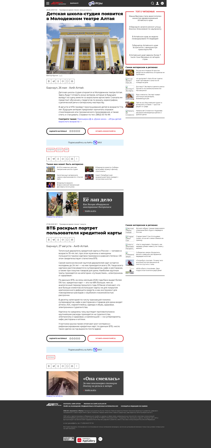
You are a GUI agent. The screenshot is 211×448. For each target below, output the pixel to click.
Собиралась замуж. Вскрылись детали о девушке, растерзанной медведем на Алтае (148, 254)
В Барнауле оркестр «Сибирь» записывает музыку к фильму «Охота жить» (107, 169)
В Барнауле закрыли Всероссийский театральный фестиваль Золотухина (68, 185)
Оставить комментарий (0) (105, 131)
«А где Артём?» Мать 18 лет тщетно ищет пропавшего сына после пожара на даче (149, 80)
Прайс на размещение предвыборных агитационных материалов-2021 (90, 406)
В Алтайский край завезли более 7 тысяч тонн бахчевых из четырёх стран (145, 57)
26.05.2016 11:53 (51, 10)
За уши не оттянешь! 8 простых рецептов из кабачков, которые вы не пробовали (150, 72)
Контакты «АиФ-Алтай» (72, 404)
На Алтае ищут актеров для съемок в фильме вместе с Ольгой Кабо (70, 177)
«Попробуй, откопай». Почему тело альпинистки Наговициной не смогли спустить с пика (149, 262)
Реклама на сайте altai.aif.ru (95, 404)
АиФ (60, 75)
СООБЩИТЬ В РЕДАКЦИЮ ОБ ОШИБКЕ (134, 406)
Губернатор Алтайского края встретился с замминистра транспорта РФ (145, 47)
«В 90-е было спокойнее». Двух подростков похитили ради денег (149, 269)
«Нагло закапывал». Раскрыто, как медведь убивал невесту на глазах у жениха (149, 246)
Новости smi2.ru (54, 217)
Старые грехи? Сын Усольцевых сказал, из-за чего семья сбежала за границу (149, 238)
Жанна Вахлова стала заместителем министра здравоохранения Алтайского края (145, 18)
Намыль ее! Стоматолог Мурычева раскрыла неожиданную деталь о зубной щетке (149, 112)
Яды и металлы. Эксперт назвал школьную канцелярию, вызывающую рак (148, 96)
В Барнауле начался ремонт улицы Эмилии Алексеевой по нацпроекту (145, 28)
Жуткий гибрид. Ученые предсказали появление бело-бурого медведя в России (150, 230)
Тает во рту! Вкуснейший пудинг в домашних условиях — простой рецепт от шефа (149, 104)
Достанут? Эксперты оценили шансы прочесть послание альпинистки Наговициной (150, 88)
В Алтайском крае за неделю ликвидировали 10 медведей (145, 38)
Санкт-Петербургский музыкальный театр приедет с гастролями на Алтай (106, 177)
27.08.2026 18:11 (51, 224)
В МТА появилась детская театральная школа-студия (67, 168)
